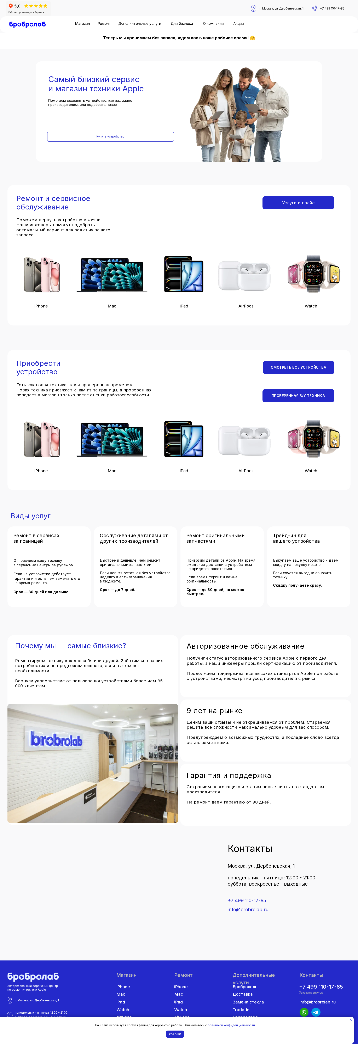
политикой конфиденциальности (231, 1025)
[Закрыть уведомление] (351, 1020)
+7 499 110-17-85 (247, 900)
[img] (27, 24)
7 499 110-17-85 (333, 8)
